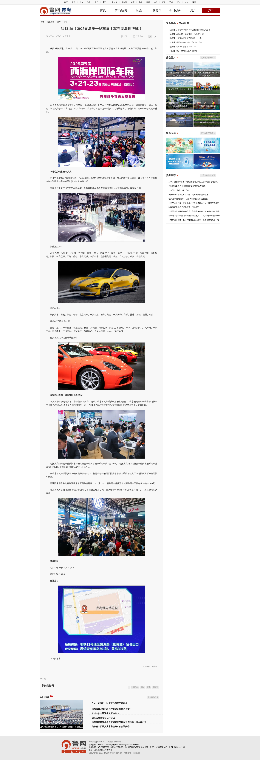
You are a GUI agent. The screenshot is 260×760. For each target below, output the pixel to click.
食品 (140, 2)
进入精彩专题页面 (208, 133)
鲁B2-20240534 (156, 747)
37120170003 (103, 747)
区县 (139, 10)
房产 (104, 2)
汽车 (211, 10)
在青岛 (157, 10)
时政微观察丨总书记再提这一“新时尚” (184, 207)
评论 (179, 2)
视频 (194, 2)
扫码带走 (139, 36)
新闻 (73, 2)
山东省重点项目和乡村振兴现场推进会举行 (112, 709)
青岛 (149, 687)
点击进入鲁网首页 (208, 58)
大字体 (155, 36)
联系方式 (100, 742)
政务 (89, 2)
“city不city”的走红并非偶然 (179, 190)
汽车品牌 (135, 687)
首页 (66, 2)
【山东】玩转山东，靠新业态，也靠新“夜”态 (186, 34)
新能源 (155, 687)
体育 (163, 2)
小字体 (150, 36)
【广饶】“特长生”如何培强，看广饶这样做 (185, 42)
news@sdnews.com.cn (129, 745)
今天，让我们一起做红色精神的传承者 (109, 703)
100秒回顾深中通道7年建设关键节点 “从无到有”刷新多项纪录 (193, 182)
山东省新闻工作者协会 (103, 750)
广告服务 (109, 742)
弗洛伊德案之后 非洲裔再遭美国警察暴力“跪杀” (187, 186)
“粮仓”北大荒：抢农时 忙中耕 (179, 89)
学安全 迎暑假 (206, 89)
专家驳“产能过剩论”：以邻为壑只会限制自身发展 (188, 199)
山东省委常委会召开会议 (103, 718)
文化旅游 (113, 2)
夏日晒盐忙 (179, 122)
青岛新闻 (121, 10)
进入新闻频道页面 (208, 175)
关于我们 (92, 742)
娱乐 (156, 2)
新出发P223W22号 (132, 747)
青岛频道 (50, 22)
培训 (148, 2)
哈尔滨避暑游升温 (179, 106)
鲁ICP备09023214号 (177, 747)
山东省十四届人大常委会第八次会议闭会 (111, 726)
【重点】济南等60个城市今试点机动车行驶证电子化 (189, 30)
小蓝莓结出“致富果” (207, 122)
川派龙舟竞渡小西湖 (207, 106)
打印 (125, 36)
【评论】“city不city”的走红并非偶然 (183, 51)
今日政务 (175, 10)
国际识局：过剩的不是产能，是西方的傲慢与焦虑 (188, 195)
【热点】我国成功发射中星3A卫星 (182, 47)
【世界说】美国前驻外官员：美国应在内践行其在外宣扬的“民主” (194, 211)
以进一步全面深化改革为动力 (105, 713)
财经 (96, 2)
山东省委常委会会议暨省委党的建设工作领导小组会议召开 (119, 722)
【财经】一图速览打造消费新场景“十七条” (185, 38)
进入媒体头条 (153, 697)
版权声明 (118, 742)
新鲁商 (124, 2)
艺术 (171, 2)
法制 (186, 2)
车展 (143, 687)
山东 (81, 2)
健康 (133, 2)
